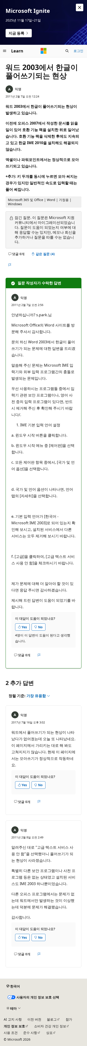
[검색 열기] (67, 51)
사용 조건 (11, 1032)
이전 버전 (34, 1019)
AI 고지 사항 (13, 1019)
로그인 (78, 51)
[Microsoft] (44, 51)
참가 (69, 1019)
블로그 (52, 1019)
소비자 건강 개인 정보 (50, 1026)
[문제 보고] (10, 265)
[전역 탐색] (4, 51)
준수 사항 (30, 1032)
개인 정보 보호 (14, 1026)
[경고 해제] (79, 7)
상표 (49, 1032)
